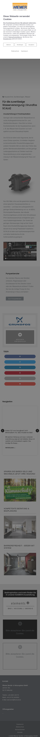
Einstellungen (20, 44)
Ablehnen (8, 44)
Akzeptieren (31, 44)
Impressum (24, 51)
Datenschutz (15, 51)
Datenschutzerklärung (15, 37)
